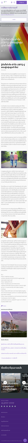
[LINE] (4, 406)
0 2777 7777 (7, 403)
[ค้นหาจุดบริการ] (11, 3)
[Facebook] (1, 406)
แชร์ (4, 51)
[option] (11, 383)
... (7, 23)
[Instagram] (15, 406)
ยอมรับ (14, 19)
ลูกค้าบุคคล (3, 23)
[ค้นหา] (14, 3)
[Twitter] (12, 406)
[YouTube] (9, 406)
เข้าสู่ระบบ (21, 2)
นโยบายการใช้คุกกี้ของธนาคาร (7, 15)
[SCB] (5, 1)
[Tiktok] (7, 406)
